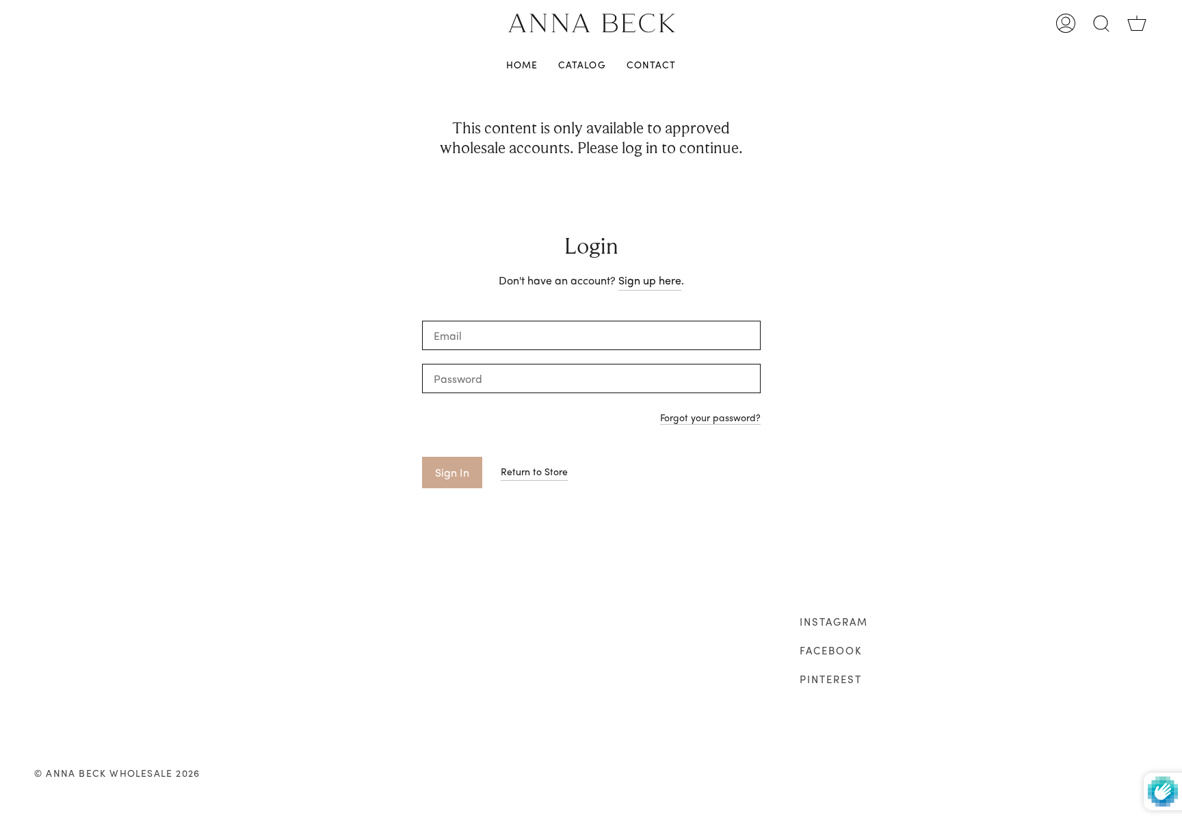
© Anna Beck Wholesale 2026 (117, 773)
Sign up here (649, 280)
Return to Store (534, 471)
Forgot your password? (710, 418)
